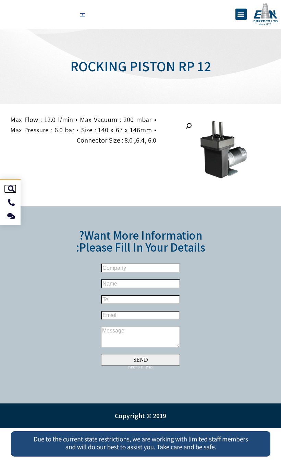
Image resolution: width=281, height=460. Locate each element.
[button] (241, 14)
